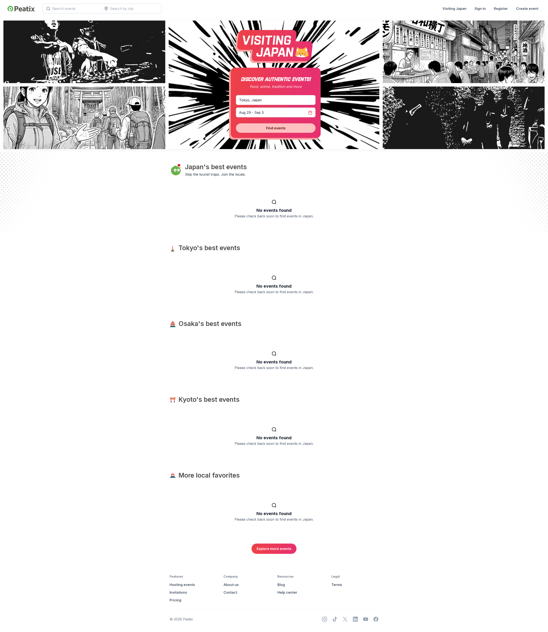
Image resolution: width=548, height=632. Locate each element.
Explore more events (274, 549)
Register (501, 8)
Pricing (175, 600)
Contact (230, 592)
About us (231, 585)
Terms (336, 585)
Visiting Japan (454, 8)
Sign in (480, 8)
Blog (281, 585)
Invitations (178, 592)
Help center (287, 592)
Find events (276, 128)
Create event (527, 8)
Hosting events (182, 585)
